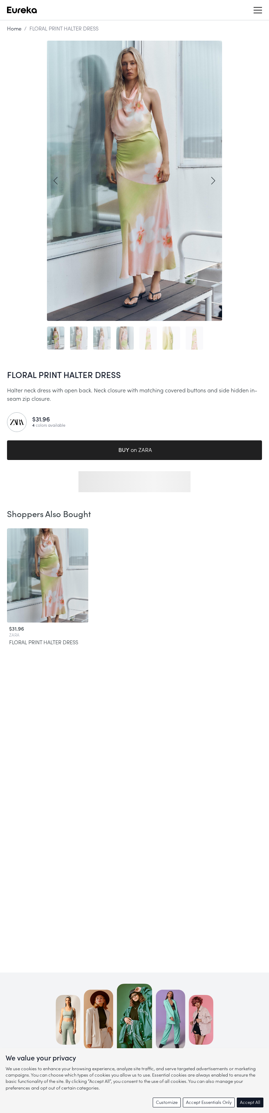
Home (14, 29)
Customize (167, 1102)
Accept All (250, 1102)
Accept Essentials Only (209, 1102)
